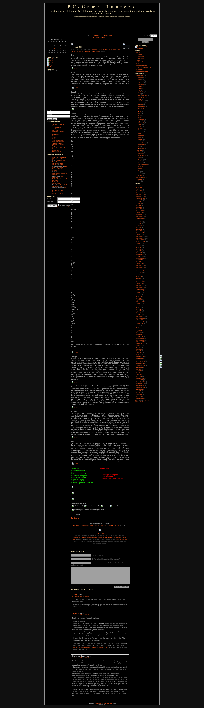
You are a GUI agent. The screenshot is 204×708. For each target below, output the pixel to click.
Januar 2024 (139, 212)
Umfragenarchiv (140, 63)
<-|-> (72, 341)
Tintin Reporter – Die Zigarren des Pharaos (59, 169)
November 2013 (140, 287)
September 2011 (140, 322)
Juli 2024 (138, 202)
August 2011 (139, 323)
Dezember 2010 (140, 338)
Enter (73, 262)
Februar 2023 (140, 233)
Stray (61, 186)
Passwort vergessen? (63, 207)
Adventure (140, 81)
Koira (53, 136)
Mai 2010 (138, 351)
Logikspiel (140, 104)
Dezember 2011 (140, 316)
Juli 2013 (138, 294)
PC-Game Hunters (102, 6)
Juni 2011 (138, 327)
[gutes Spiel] (115, 506)
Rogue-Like (141, 121)
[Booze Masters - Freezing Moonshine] (145, 48)
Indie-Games (102, 537)
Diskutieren (141, 56)
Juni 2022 (139, 247)
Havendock (55, 130)
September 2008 (140, 387)
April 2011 (139, 331)
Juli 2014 (138, 274)
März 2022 (139, 253)
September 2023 (140, 220)
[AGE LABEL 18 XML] (50, 59)
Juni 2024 (139, 203)
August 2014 (139, 272)
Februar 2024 (140, 211)
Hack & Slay (141, 97)
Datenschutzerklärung (142, 71)
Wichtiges (139, 179)
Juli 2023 (138, 223)
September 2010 (140, 343)
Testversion (141, 58)
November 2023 (140, 216)
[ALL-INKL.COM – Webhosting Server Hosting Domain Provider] (50, 60)
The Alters (55, 128)
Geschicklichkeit (110, 49)
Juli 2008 (138, 391)
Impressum (139, 69)
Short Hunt (140, 166)
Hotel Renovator (57, 176)
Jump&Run (80, 51)
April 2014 (139, 278)
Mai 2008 (138, 393)
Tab (72, 211)
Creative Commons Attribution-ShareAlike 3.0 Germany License (96, 525)
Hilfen (139, 157)
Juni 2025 (139, 187)
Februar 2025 (140, 192)
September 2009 (140, 365)
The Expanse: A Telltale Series (101, 36)
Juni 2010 (139, 349)
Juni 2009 (139, 371)
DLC (139, 90)
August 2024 (139, 200)
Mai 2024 (138, 205)
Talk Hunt (139, 150)
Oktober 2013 (140, 289)
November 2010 (140, 340)
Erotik (139, 94)
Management (141, 106)
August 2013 (139, 292)
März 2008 (139, 396)
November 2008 (140, 383)
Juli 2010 (138, 347)
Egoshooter (141, 92)
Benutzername (51, 199)
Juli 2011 (138, 325)
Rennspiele (141, 119)
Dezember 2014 (140, 265)
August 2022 (139, 243)
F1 (72, 143)
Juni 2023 (139, 225)
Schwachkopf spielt (143, 164)
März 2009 (139, 376)
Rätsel (93, 51)
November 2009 (140, 362)
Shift (72, 264)
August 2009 (139, 367)
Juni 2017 (139, 260)
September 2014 (140, 271)
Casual (101, 49)
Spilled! (54, 137)
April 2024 (139, 207)
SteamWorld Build (99, 37)
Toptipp (140, 173)
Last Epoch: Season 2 (58, 131)
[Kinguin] (50, 65)
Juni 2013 (139, 296)
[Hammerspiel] (77, 510)
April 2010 (139, 352)
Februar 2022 (140, 254)
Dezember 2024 (140, 194)
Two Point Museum (57, 140)
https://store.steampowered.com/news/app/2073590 (89, 647)
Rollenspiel (141, 123)
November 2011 (140, 318)
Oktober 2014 (140, 269)
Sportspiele (141, 135)
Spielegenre (139, 75)
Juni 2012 (139, 307)
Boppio (61, 193)
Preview (140, 161)
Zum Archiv (50, 67)
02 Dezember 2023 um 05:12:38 (80, 615)
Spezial (140, 168)
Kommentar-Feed (121, 539)
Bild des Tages (141, 45)
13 (54, 48)
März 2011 (139, 332)
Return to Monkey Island (58, 182)
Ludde (61, 163)
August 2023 (139, 222)
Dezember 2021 (140, 258)
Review (87, 51)
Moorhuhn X (63, 185)
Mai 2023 (138, 227)
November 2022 (140, 238)
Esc (72, 141)
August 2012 (139, 303)
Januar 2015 (139, 263)
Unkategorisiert (140, 177)
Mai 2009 (138, 373)
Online (139, 113)
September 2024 (140, 198)
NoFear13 (55, 157)
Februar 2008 (140, 398)
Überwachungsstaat (141, 65)
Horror (139, 99)
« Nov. (49, 55)
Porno (139, 115)
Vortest (140, 175)
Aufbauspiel (141, 82)
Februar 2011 (139, 334)
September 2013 (140, 291)
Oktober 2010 (140, 342)
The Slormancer (56, 127)
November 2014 (140, 267)
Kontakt (140, 54)
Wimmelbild (141, 148)
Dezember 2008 (140, 382)
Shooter (140, 128)
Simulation (140, 130)
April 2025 (139, 189)
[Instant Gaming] (52, 63)
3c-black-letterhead (107, 703)
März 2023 (139, 231)
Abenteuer (95, 49)
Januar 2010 (139, 358)
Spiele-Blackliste (142, 170)
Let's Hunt (140, 159)
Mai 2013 (138, 298)
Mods (139, 110)
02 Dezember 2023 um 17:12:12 (80, 596)
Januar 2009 (139, 380)
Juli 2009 (138, 369)
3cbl (136, 400)
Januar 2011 (139, 336)
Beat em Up (141, 84)
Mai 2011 (138, 329)
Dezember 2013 (140, 285)
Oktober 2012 (140, 302)
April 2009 (139, 374)
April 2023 (139, 229)
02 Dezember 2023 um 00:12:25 (80, 658)
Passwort (50, 201)
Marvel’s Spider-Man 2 (58, 147)
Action (139, 79)
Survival (140, 141)
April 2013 (139, 300)
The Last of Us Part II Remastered (58, 133)
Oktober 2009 (140, 363)
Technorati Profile (139, 401)
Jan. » (53, 55)
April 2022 (139, 251)
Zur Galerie (75, 518)
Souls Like (140, 132)
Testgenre (139, 152)
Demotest (140, 153)
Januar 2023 (139, 234)
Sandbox (140, 126)
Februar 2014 (140, 282)
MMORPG (141, 108)
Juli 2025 (138, 185)
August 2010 (139, 345)
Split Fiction (55, 139)
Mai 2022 (138, 249)
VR (138, 146)
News (139, 181)
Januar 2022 (139, 256)
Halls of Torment (56, 151)
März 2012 (139, 313)
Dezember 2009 (140, 360)
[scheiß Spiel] (77, 506)
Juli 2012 (138, 305)
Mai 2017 (138, 262)
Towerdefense (141, 143)
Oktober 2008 (140, 385)
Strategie (140, 139)
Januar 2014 (139, 283)
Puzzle (139, 117)
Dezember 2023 (140, 214)
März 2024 (139, 209)
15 (60, 48)
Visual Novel (141, 144)
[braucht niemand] (91, 506)
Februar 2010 (140, 356)
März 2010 (139, 354)
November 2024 (140, 196)
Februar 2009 (140, 378)
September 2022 (140, 241)
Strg (72, 294)
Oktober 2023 (140, 218)
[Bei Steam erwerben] (72, 45)
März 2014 (139, 280)
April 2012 (139, 311)
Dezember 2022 (140, 236)
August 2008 (139, 389)
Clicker (140, 88)
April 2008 (139, 394)
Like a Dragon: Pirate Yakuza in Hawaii (58, 142)
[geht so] (104, 506)
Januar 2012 (139, 314)
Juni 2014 (139, 276)
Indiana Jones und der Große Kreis (58, 149)
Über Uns (139, 53)
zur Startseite (100, 533)
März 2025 (139, 191)
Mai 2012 (138, 309)
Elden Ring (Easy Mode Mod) (59, 158)
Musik (139, 112)
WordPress (98, 703)
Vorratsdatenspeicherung (144, 67)
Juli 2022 (138, 245)
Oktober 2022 (140, 240)
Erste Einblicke (142, 155)
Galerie (138, 60)
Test (97, 51)
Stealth (139, 137)
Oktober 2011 (139, 320)
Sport (139, 133)
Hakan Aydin (146, 400)
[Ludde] (75, 68)
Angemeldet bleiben (65, 205)
